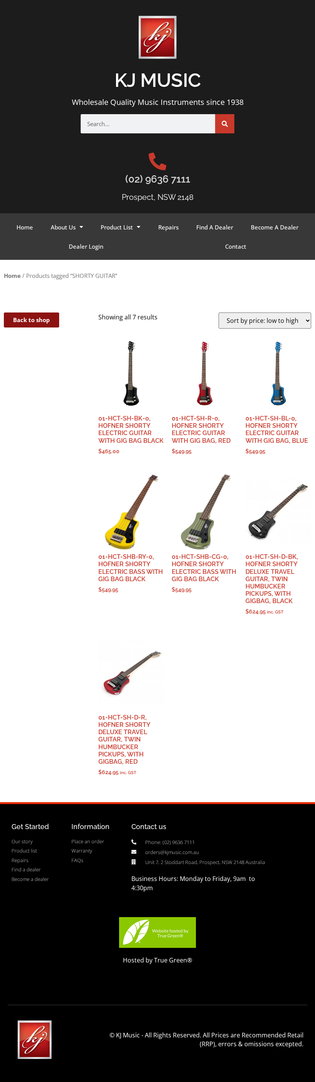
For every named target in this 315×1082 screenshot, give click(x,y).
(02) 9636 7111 (157, 179)
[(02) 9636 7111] (157, 161)
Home (25, 227)
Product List (117, 227)
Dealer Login (86, 246)
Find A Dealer (214, 227)
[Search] (224, 123)
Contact (235, 246)
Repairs (168, 227)
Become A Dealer (274, 227)
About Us (63, 227)
